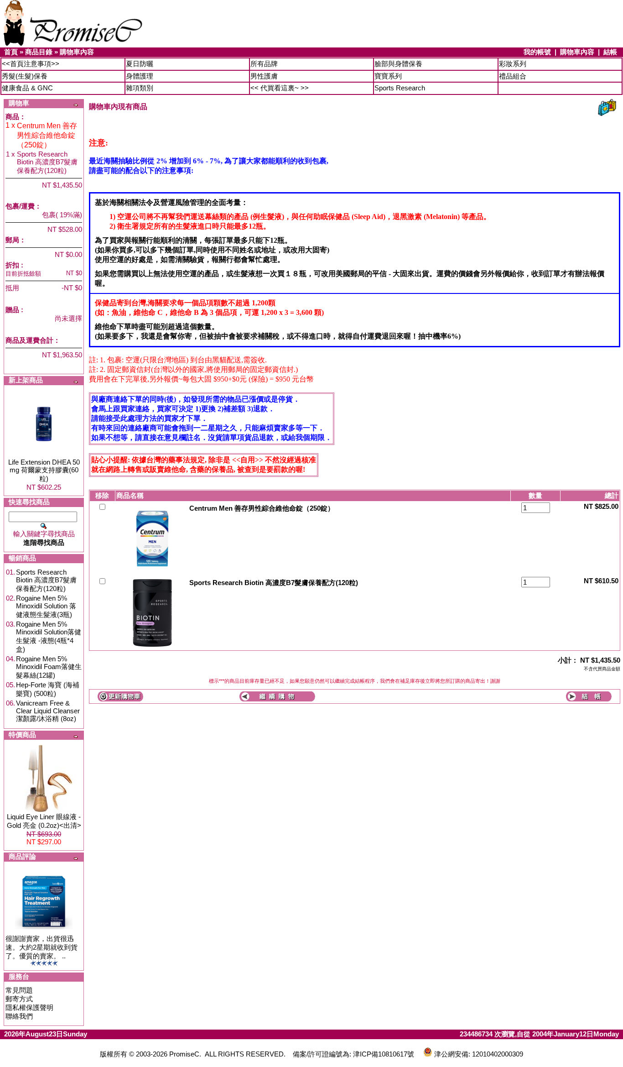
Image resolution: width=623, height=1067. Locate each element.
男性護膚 (264, 76)
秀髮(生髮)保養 (24, 76)
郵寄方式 (19, 999)
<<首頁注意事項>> (30, 64)
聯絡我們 (19, 1016)
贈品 (12, 310)
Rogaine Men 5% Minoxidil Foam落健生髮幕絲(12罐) (49, 667)
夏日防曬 (139, 64)
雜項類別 (139, 88)
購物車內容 (77, 52)
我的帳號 (537, 52)
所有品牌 (264, 64)
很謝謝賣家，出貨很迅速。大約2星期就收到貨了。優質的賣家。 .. (41, 947)
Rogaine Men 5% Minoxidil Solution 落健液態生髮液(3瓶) (46, 606)
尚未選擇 (68, 318)
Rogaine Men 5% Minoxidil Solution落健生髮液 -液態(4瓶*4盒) (48, 636)
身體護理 (139, 76)
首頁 (11, 52)
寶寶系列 (388, 76)
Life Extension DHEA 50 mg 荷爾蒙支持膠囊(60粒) (44, 470)
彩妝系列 (512, 64)
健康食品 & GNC (27, 88)
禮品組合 (512, 76)
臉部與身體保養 (398, 64)
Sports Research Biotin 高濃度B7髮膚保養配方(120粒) (46, 580)
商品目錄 (38, 52)
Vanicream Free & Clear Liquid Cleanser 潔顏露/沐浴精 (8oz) (48, 710)
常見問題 (19, 990)
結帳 (610, 52)
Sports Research (399, 88)
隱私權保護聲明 (29, 1007)
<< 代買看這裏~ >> (279, 88)
